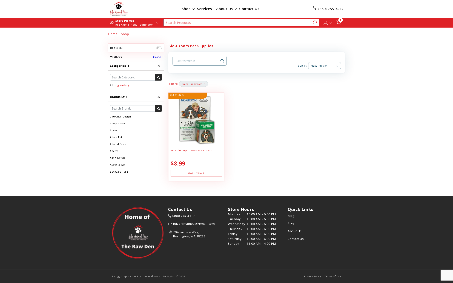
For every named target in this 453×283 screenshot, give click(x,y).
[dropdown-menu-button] (194, 9)
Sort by (302, 65)
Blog (291, 216)
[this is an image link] (138, 233)
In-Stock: (116, 48)
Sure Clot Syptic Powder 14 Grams (192, 150)
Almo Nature (118, 158)
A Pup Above (118, 123)
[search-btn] (158, 77)
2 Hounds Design (120, 116)
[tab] (136, 76)
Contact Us (249, 8)
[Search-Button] (315, 22)
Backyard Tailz (119, 171)
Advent (114, 151)
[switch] (159, 47)
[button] (328, 22)
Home (112, 34)
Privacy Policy (312, 276)
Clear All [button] (157, 56)
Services (204, 8)
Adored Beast (118, 144)
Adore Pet (116, 137)
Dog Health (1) (123, 85)
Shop (186, 8)
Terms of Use (332, 276)
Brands (119, 97)
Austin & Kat (117, 164)
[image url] (119, 8)
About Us (224, 8)
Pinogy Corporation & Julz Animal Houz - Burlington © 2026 (148, 276)
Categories (120, 66)
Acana (113, 130)
